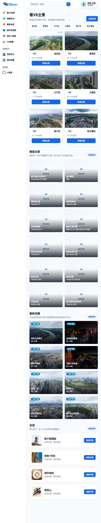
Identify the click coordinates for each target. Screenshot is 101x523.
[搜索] (68, 4)
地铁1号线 (49, 455)
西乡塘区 (90, 26)
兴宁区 (56, 26)
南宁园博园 (50, 438)
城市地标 (49, 473)
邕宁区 (78, 26)
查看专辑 (90, 440)
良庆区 (34, 26)
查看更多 (92, 155)
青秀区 (45, 26)
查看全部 (46, 63)
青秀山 (47, 490)
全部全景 (92, 18)
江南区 (67, 26)
